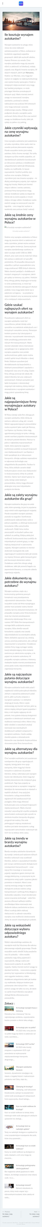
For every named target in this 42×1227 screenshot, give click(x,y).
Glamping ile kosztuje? (24, 1087)
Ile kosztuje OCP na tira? (25, 1044)
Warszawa (29, 73)
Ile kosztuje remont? (23, 1185)
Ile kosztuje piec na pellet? (26, 1028)
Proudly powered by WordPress (10, 1222)
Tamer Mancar (21, 1224)
